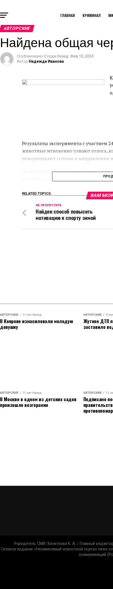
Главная (67, 15)
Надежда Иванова (46, 61)
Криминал (92, 15)
